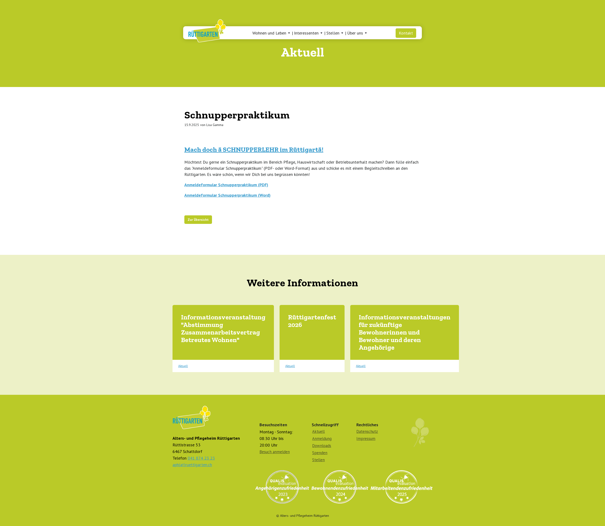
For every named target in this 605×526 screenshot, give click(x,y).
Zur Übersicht (198, 219)
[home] (205, 29)
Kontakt (406, 33)
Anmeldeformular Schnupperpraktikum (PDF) (226, 184)
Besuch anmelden (274, 451)
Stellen (318, 459)
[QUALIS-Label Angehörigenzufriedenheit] (282, 487)
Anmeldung (322, 438)
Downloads (321, 445)
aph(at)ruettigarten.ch (192, 464)
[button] (272, 33)
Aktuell (183, 366)
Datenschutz (367, 431)
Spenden (319, 452)
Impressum (365, 438)
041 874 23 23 (201, 458)
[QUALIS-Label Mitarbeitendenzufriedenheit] (401, 487)
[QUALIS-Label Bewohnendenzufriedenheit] (339, 487)
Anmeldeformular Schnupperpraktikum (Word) (227, 195)
